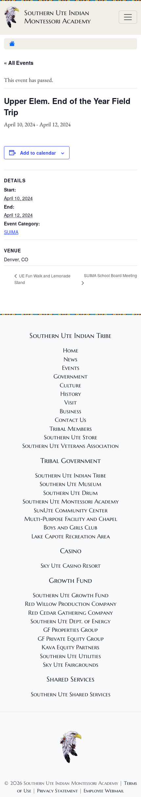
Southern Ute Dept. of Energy (70, 621)
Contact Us (70, 420)
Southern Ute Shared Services (71, 694)
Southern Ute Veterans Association (70, 446)
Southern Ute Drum (70, 493)
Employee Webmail (104, 790)
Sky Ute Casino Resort (71, 565)
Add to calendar (38, 152)
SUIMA (11, 232)
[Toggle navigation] (128, 17)
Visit (70, 402)
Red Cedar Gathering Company (70, 612)
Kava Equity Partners (70, 647)
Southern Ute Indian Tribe (70, 475)
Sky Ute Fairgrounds (70, 664)
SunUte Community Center (71, 510)
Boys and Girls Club (70, 527)
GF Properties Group (70, 629)
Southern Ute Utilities (70, 656)
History (70, 394)
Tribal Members (71, 428)
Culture (70, 385)
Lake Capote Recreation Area (70, 536)
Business (70, 411)
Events (70, 368)
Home (70, 350)
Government (70, 376)
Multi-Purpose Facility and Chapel (70, 519)
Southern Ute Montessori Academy (71, 501)
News (70, 359)
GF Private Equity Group (71, 638)
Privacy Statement (57, 790)
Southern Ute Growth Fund (71, 595)
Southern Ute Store (70, 437)
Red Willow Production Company (70, 603)
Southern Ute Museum (70, 484)
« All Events (18, 62)
